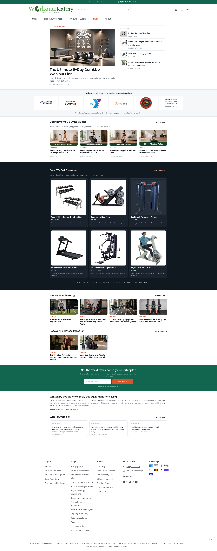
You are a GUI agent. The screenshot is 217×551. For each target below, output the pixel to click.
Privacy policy (166, 543)
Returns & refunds (79, 518)
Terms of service (179, 543)
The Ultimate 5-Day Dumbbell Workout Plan (75, 71)
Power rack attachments (82, 482)
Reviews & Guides (78, 18)
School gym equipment (81, 498)
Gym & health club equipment (79, 504)
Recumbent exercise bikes (80, 476)
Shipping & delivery (79, 513)
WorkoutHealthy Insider (55, 483)
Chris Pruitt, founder (106, 470)
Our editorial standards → (132, 113)
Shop (96, 18)
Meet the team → (57, 409)
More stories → (161, 331)
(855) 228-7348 (123, 2)
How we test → (72, 409)
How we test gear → (113, 113)
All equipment (77, 466)
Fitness (34, 18)
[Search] (128, 9)
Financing (75, 522)
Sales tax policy (91, 546)
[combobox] (104, 9)
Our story (101, 466)
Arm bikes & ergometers (82, 486)
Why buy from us (104, 483)
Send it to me (122, 382)
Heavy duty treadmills (81, 470)
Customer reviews (105, 487)
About (108, 18)
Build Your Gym (52, 479)
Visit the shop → (160, 171)
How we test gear (104, 474)
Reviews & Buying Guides (56, 474)
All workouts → (161, 296)
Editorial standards (105, 479)
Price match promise (80, 530)
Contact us (101, 491)
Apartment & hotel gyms (82, 509)
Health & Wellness (53, 18)
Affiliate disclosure (105, 546)
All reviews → (161, 122)
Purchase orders (78, 526)
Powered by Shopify (121, 546)
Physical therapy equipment (78, 492)
